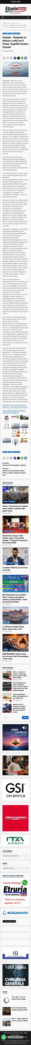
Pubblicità (18, 1037)
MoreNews (14, 1043)
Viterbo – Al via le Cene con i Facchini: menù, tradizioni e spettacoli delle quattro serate (15, 508)
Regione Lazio (16, 33)
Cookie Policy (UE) (8, 1037)
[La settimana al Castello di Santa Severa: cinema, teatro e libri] (15, 615)
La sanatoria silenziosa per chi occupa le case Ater (15, 568)
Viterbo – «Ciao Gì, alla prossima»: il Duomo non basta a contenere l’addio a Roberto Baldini (7, 675)
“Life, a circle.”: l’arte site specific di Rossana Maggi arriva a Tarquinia (18, 998)
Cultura (5, 33)
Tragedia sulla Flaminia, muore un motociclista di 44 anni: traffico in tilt (7, 697)
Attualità (6, 590)
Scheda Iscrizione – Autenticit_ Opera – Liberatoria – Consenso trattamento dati (15, 406)
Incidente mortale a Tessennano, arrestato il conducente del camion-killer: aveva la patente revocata (7, 708)
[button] (2, 17)
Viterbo (6, 531)
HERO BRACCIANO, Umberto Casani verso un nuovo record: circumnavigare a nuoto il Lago (15, 656)
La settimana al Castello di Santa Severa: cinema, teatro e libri (13, 627)
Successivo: (14, 472)
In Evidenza (12, 501)
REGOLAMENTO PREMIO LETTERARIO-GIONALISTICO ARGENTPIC (14, 412)
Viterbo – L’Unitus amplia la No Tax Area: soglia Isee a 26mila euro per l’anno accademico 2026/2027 (20, 1020)
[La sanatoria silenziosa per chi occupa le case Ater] (15, 556)
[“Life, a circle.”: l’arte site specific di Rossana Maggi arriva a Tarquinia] (6, 1000)
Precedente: (14, 464)
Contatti (24, 1037)
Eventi (9, 33)
